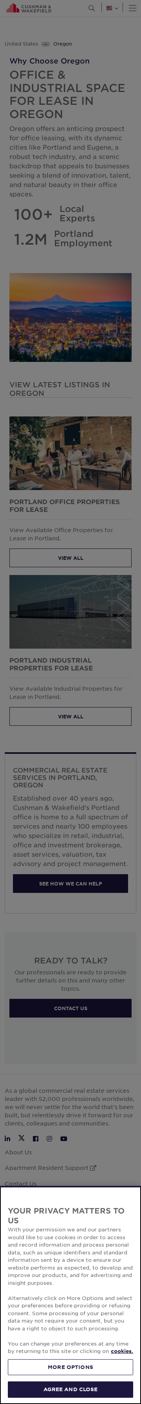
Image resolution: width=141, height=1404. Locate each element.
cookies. (122, 1351)
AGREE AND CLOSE (70, 1389)
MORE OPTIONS (70, 1367)
